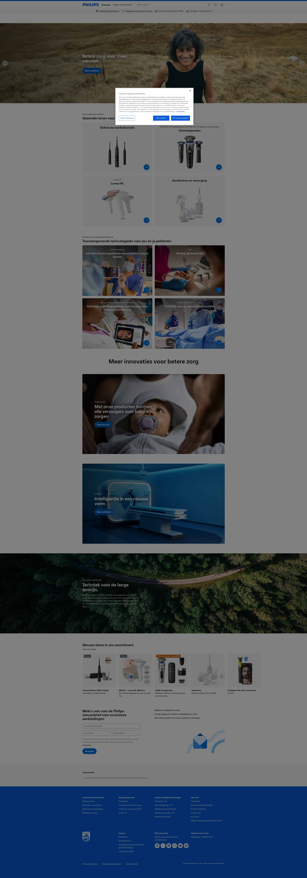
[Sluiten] (190, 90)
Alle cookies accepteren (180, 118)
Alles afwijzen (161, 118)
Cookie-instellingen (127, 118)
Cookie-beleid (180, 111)
